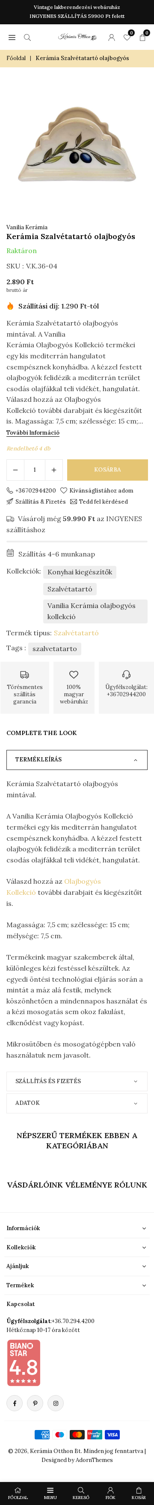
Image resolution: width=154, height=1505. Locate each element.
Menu (50, 1497)
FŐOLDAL (18, 1497)
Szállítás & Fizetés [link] (40, 501)
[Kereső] (27, 37)
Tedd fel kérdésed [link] (103, 501)
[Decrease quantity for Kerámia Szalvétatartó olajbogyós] (15, 470)
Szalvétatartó (69, 589)
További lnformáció (32, 432)
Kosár (139, 1497)
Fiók (111, 1497)
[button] (12, 37)
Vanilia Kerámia (26, 227)
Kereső (81, 1497)
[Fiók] (111, 37)
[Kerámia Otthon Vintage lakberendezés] (77, 36)
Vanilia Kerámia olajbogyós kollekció (91, 611)
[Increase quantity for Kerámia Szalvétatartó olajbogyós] (53, 470)
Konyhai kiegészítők (79, 572)
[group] (77, 144)
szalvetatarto (55, 648)
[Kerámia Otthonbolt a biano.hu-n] (23, 1363)
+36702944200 (35, 490)
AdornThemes (94, 1460)
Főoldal (16, 58)
